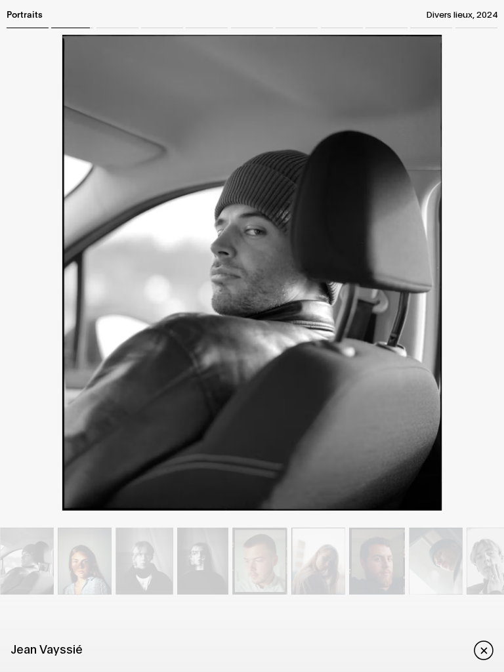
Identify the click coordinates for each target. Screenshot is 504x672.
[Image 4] (87, 561)
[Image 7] (260, 561)
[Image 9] (377, 561)
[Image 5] (145, 561)
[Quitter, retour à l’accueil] (478, 649)
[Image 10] (436, 561)
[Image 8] (319, 561)
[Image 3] (27, 561)
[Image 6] (202, 561)
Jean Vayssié (46, 648)
